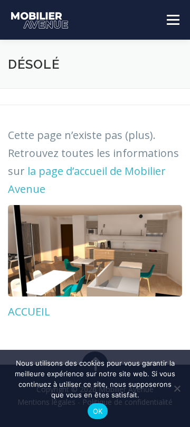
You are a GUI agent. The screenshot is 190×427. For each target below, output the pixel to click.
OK (98, 411)
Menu (172, 19)
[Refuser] (177, 388)
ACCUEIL (29, 311)
